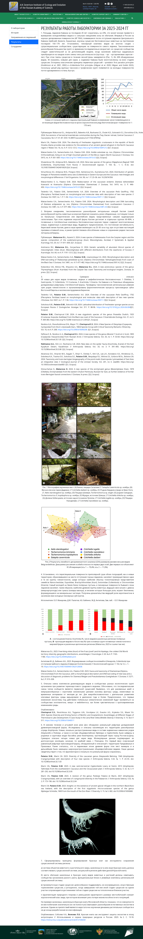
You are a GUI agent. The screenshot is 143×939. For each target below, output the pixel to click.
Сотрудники (16, 46)
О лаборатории (18, 28)
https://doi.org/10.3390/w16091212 (92, 147)
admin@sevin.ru (129, 8)
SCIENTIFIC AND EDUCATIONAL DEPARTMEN (50, 18)
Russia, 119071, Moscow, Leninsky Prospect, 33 (90, 8)
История (15, 32)
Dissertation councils (25, 18)
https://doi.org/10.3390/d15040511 (59, 720)
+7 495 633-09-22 (128, 5)
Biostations (57, 14)
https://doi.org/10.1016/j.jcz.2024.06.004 (113, 307)
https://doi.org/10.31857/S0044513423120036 (63, 666)
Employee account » (111, 9)
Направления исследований (23, 37)
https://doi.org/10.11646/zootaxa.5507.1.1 (86, 197)
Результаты (16, 42)
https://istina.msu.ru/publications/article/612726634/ (63, 920)
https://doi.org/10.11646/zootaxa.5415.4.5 (78, 157)
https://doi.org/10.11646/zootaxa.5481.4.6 (89, 207)
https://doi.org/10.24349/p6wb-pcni (61, 657)
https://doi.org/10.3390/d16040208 (72, 329)
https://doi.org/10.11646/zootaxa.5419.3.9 (62, 187)
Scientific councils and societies (78, 18)
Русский (107, 7)
